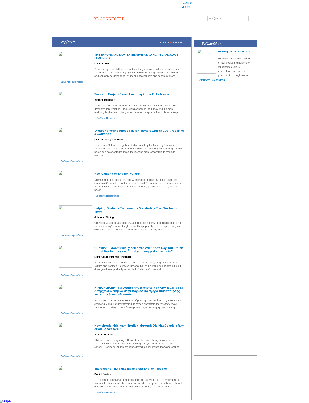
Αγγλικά (222, 298)
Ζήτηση (250, 314)
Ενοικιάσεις (251, 322)
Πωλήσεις (251, 306)
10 (173, 42)
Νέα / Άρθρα (204, 290)
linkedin (206, 352)
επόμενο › (185, 42)
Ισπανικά (222, 330)
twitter (198, 352)
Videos (197, 322)
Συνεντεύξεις (200, 314)
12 (178, 42)
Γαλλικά (222, 306)
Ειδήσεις (198, 298)
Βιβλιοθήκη (227, 290)
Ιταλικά (221, 322)
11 (176, 42)
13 (181, 42)
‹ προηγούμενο (153, 42)
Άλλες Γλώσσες (226, 338)
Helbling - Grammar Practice (235, 51)
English (185, 6)
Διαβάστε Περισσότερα (72, 82)
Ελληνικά (186, 2)
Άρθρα (197, 306)
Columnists (200, 330)
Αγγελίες (253, 290)
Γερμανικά (223, 314)
